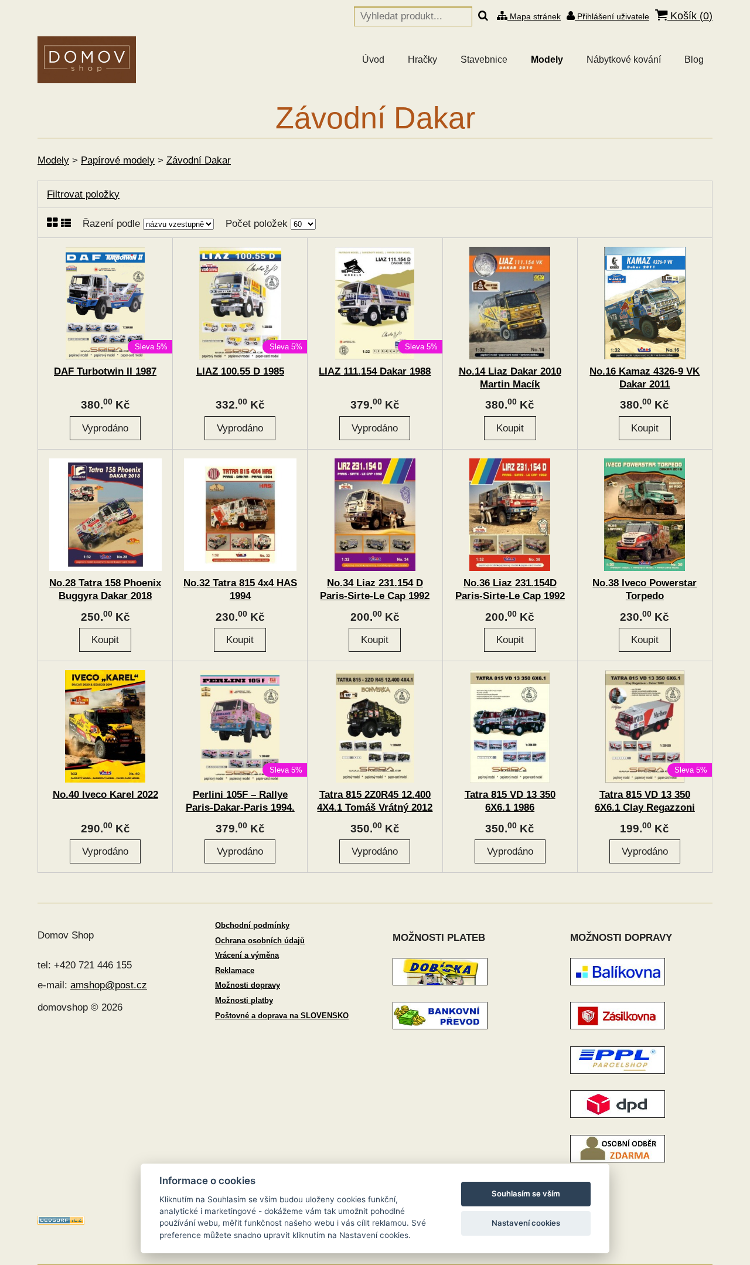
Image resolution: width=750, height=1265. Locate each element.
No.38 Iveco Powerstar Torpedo (644, 589)
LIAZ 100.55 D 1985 (240, 371)
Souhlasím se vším (526, 1193)
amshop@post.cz (108, 985)
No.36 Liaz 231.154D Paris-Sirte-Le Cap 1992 (510, 589)
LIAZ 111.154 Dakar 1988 (375, 371)
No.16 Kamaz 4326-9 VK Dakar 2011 (644, 378)
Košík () (689, 16)
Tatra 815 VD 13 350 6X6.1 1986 (510, 801)
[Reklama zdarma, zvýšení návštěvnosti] (61, 1221)
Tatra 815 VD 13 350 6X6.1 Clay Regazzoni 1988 (645, 807)
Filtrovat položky (83, 194)
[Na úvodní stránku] (87, 59)
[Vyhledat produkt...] (483, 16)
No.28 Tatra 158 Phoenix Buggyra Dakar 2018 (105, 589)
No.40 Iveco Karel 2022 (105, 794)
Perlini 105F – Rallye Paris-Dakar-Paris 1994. (240, 801)
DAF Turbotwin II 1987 (105, 371)
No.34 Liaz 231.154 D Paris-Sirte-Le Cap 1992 (374, 589)
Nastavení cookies (526, 1222)
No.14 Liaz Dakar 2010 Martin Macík (510, 378)
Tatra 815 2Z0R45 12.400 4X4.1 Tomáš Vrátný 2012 (374, 801)
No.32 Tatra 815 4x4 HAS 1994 (240, 589)
